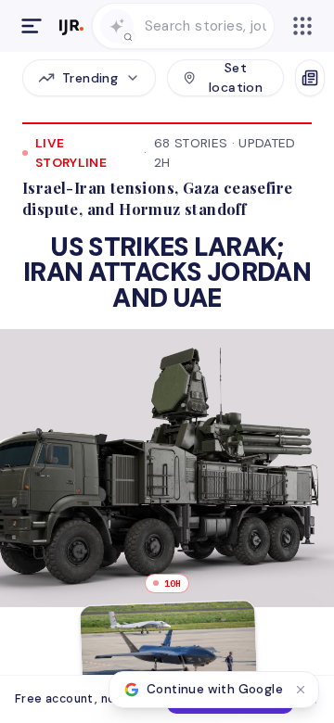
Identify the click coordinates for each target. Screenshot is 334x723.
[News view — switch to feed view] (310, 77)
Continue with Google (215, 689)
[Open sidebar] (31, 26)
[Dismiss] (300, 689)
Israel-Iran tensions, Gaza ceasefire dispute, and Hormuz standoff (157, 198)
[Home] (71, 26)
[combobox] (205, 25)
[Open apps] (302, 26)
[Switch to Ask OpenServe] (117, 26)
